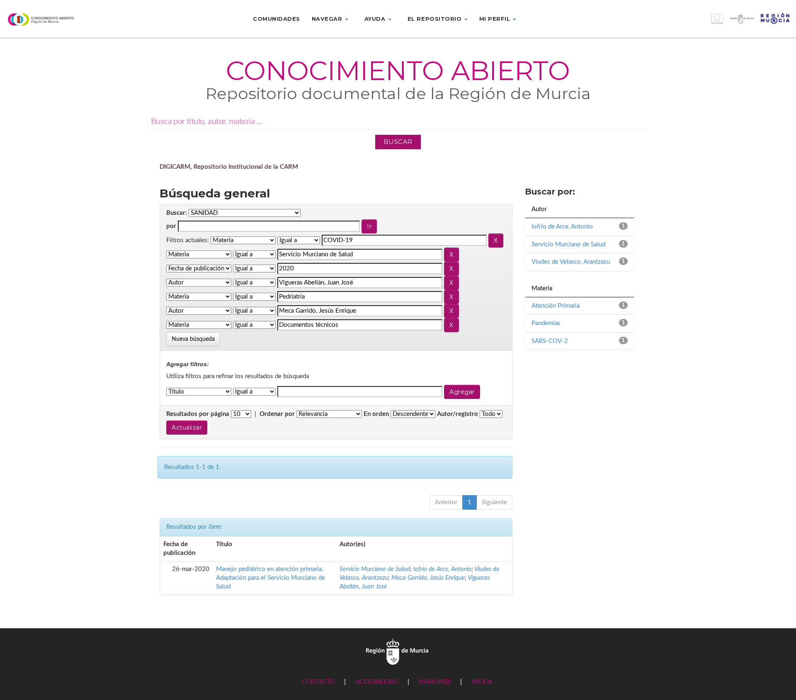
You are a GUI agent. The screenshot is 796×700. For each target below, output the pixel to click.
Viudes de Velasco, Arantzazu (570, 262)
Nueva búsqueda (193, 339)
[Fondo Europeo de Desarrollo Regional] (696, 23)
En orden (376, 414)
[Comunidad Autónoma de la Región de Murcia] (397, 651)
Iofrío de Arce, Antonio (442, 569)
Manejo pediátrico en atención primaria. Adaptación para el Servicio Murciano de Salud (270, 578)
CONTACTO (318, 681)
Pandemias (546, 323)
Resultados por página (197, 414)
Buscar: (176, 213)
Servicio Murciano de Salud (375, 569)
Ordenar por (277, 414)
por (171, 226)
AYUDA (481, 681)
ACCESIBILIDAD (376, 681)
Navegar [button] (328, 18)
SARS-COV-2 (549, 341)
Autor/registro (457, 414)
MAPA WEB (435, 681)
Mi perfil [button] (495, 18)
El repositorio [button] (436, 18)
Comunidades (276, 18)
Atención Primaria (555, 306)
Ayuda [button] (375, 18)
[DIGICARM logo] (66, 19)
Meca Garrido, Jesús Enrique (428, 578)
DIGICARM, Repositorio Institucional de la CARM (229, 167)
